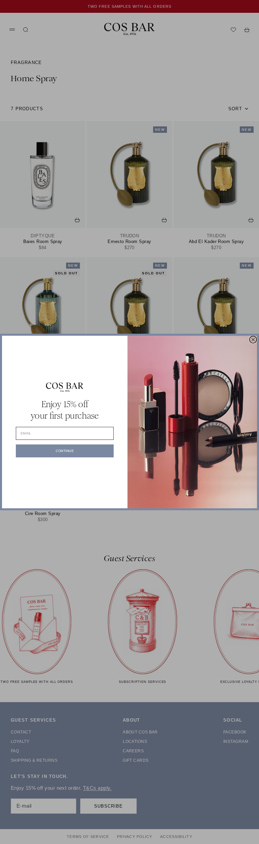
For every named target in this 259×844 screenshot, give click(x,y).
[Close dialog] (253, 339)
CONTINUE (65, 451)
